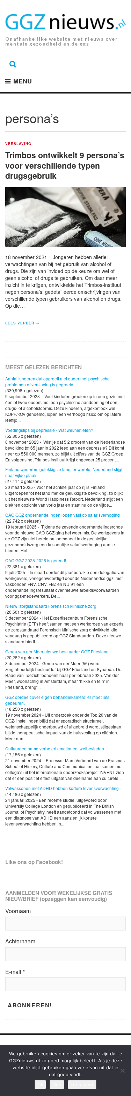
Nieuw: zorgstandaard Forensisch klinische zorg (50, 606)
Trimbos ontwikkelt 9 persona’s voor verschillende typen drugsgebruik (64, 165)
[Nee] (122, 1070)
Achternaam (20, 941)
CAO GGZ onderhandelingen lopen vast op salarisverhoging (62, 515)
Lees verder (19, 323)
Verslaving (18, 144)
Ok (40, 1084)
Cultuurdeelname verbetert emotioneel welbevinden (54, 748)
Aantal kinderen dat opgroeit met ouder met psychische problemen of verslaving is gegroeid (57, 381)
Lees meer (82, 1084)
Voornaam (18, 911)
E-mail (15, 972)
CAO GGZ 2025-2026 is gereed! (35, 560)
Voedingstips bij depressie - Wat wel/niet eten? (49, 430)
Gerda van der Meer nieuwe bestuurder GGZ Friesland (57, 651)
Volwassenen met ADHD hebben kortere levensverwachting (62, 788)
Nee (56, 1084)
